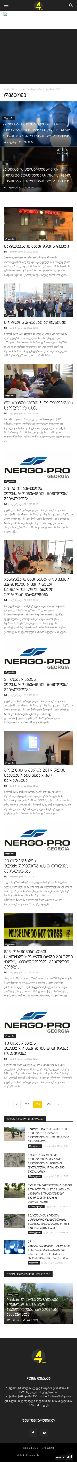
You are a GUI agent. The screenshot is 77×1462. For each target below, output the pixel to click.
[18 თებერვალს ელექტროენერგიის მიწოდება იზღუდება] (38, 1021)
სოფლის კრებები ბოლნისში (35, 322)
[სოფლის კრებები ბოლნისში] (38, 300)
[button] (71, 5)
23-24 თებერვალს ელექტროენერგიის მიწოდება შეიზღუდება (36, 493)
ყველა (22, 89)
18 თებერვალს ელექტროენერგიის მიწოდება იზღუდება (36, 1048)
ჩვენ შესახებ (30, 1447)
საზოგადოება (36, 1206)
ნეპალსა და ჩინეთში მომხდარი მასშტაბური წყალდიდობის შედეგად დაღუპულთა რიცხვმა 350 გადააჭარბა (46, 1163)
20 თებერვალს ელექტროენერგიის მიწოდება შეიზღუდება (36, 866)
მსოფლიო (34, 1146)
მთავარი (9, 89)
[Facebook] (33, 1433)
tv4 (4, 142)
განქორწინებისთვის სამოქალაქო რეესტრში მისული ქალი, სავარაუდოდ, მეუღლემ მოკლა (38, 959)
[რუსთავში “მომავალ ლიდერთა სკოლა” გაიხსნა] (38, 381)
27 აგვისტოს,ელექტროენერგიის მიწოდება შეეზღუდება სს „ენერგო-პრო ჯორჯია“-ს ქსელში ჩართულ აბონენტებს (49, 1250)
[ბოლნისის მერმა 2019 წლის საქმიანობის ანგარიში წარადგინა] (38, 748)
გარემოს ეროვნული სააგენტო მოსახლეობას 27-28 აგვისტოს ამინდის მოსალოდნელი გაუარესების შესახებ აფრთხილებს (50, 1194)
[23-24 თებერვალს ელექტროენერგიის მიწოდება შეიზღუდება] (38, 466)
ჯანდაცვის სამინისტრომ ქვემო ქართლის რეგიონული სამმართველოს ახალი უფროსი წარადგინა (37, 587)
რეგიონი (36, 89)
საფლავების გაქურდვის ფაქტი (36, 246)
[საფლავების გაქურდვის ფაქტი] (38, 224)
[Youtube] (44, 1433)
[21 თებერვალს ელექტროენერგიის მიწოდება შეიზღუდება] (38, 657)
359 (48, 1104)
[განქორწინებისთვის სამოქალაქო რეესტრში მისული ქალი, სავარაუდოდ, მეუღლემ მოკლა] (38, 929)
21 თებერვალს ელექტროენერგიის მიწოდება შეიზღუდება (36, 684)
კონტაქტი (48, 1447)
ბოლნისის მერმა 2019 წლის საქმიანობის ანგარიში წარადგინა (34, 775)
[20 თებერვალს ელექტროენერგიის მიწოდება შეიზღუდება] (38, 839)
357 (27, 1104)
